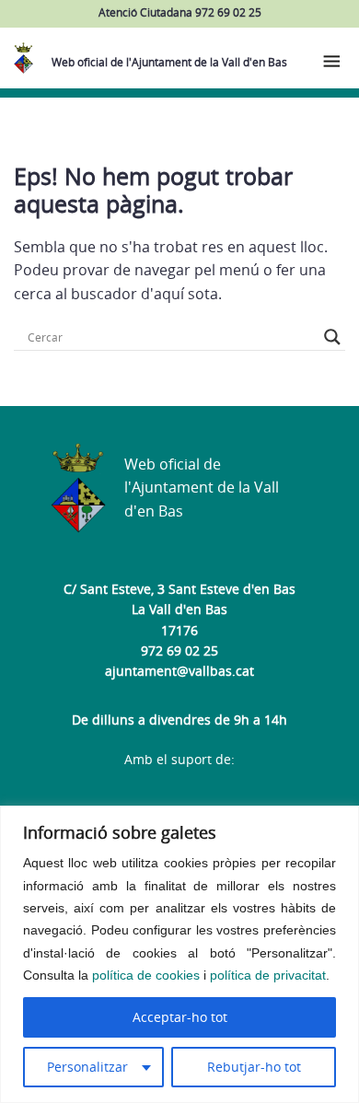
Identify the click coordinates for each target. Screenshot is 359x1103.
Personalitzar (87, 1066)
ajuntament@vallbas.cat (179, 670)
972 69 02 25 (179, 650)
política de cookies (146, 975)
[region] (179, 954)
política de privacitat (268, 975)
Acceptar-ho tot (180, 1017)
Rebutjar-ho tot (254, 1066)
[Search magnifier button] (332, 337)
